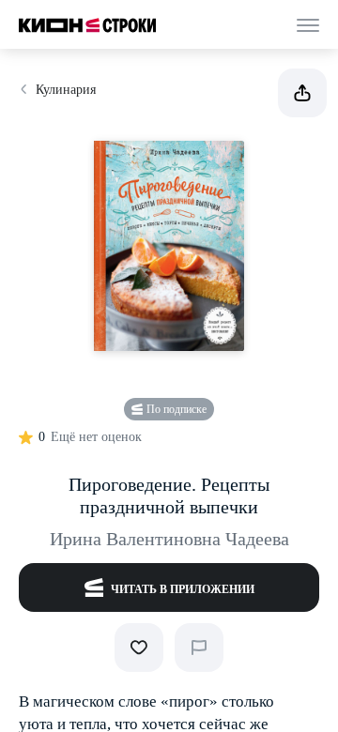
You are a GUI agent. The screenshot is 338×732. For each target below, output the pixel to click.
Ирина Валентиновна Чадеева (169, 538)
